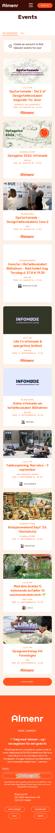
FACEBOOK (40, 809)
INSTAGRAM (14, 809)
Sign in (45, 5)
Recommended (10, 33)
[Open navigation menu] (31, 5)
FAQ (14, 816)
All (23, 33)
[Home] (11, 5)
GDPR (40, 816)
